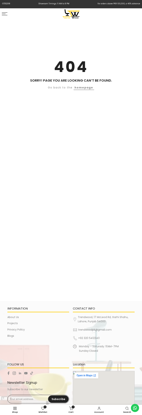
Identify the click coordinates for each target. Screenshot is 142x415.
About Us (13, 317)
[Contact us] (135, 408)
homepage (84, 87)
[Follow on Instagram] (14, 373)
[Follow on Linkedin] (20, 373)
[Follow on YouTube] (26, 373)
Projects (12, 323)
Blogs (10, 336)
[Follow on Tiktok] (31, 373)
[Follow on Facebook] (8, 373)
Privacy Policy (16, 329)
